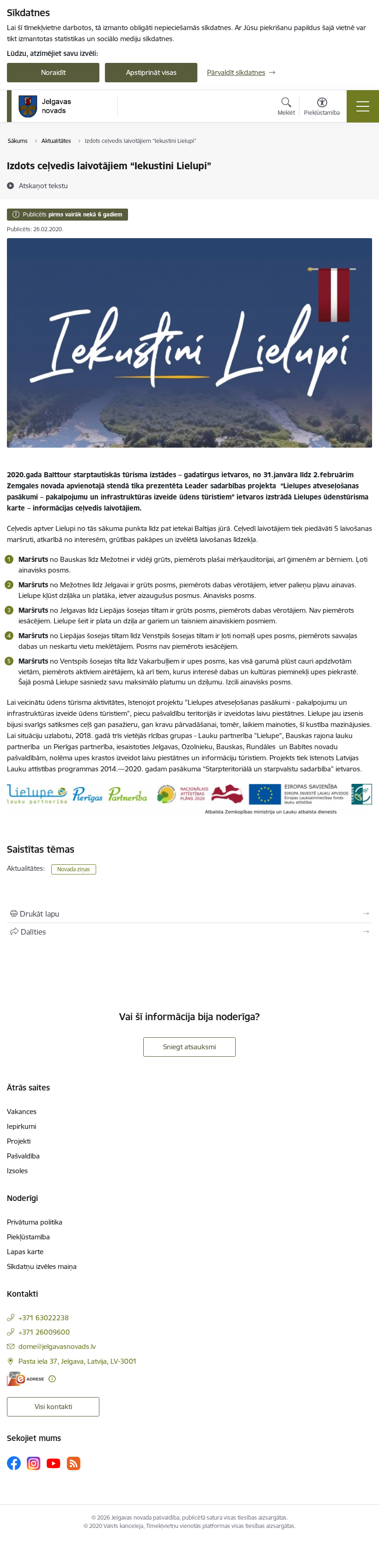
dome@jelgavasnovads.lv (57, 1346)
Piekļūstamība (28, 1236)
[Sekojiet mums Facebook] (14, 1463)
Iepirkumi (21, 1126)
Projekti (19, 1141)
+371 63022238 (43, 1317)
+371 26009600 (44, 1332)
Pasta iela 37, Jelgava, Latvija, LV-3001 (77, 1361)
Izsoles (17, 1170)
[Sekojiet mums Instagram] (34, 1463)
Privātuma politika (34, 1222)
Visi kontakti (53, 1406)
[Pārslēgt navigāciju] (363, 106)
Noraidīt (53, 72)
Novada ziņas (73, 869)
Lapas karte (25, 1251)
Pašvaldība (23, 1155)
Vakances (22, 1111)
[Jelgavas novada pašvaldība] (50, 106)
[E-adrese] (25, 1378)
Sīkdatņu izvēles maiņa (42, 1266)
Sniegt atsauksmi (189, 1046)
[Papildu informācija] (52, 1378)
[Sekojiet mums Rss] (73, 1463)
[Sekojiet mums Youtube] (54, 1462)
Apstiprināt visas (151, 72)
